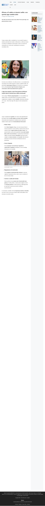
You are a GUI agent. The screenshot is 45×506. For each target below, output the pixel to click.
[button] (10, 7)
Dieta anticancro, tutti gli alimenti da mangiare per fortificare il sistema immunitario (40, 20)
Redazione (20, 504)
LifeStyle (14, 2)
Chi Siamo (16, 504)
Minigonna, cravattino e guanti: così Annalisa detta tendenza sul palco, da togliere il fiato (40, 38)
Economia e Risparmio (21, 2)
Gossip (28, 2)
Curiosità (11, 4)
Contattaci (28, 497)
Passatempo (38, 2)
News (11, 2)
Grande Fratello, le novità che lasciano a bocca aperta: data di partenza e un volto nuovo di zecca (40, 47)
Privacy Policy (24, 504)
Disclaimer (28, 504)
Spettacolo (32, 2)
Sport (15, 4)
